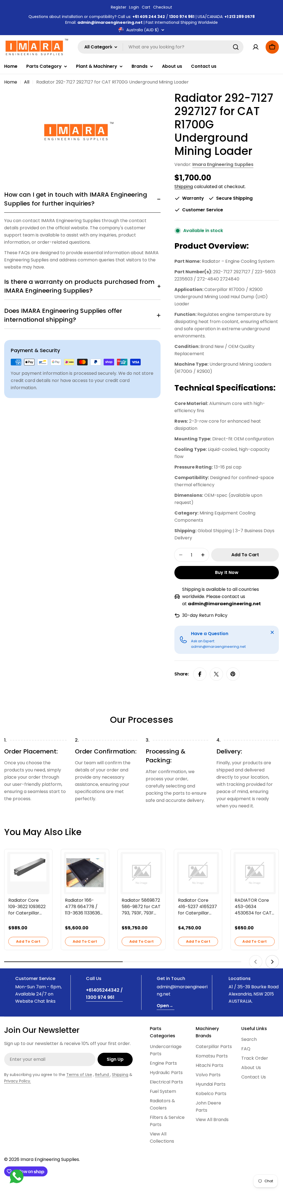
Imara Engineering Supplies (222, 164)
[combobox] (160, 47)
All (26, 82)
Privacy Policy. (17, 1081)
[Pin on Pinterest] (233, 674)
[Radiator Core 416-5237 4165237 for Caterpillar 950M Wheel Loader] (198, 873)
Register (118, 7)
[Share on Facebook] (199, 674)
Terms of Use (79, 1074)
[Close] (272, 632)
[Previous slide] (255, 961)
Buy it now (227, 572)
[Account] (255, 47)
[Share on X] (216, 674)
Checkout (162, 7)
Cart (146, 7)
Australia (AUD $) (142, 30)
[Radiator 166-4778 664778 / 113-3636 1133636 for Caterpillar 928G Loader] (85, 873)
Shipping (183, 186)
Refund (102, 1074)
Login (134, 7)
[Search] (235, 47)
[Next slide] (272, 961)
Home (10, 82)
